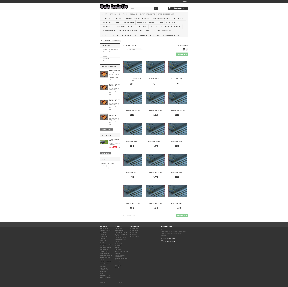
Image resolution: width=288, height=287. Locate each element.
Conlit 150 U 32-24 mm (177, 172)
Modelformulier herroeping (121, 251)
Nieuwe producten (109, 66)
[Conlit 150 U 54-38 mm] (177, 191)
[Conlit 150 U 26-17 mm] (132, 160)
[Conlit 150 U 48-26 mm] (155, 191)
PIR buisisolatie (156, 26)
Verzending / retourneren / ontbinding (111, 49)
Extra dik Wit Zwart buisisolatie (134, 35)
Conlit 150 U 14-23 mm (177, 79)
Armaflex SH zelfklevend (127, 31)
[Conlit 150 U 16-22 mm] (155, 98)
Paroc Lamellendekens (105, 277)
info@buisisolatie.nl (171, 241)
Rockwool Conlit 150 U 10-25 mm (133, 79)
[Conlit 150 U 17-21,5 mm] (177, 98)
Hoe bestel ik (118, 249)
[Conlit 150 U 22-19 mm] (177, 129)
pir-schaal (103, 165)
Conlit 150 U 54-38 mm (177, 203)
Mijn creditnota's (134, 230)
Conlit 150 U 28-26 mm (155, 172)
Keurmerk (117, 253)
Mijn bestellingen (134, 228)
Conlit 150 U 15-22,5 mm (133, 110)
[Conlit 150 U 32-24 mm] (177, 160)
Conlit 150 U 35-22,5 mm (133, 203)
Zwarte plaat (155, 35)
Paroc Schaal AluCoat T (172, 35)
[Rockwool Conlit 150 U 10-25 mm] (132, 67)
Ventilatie (102, 242)
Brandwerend (103, 234)
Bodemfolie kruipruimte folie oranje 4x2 (114, 71)
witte (107, 168)
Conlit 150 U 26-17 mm (132, 172)
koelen (102, 168)
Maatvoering (118, 245)
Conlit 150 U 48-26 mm (155, 203)
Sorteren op (125, 49)
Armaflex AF (141, 22)
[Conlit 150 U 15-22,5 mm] (132, 98)
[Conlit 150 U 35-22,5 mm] (132, 191)
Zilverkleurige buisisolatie (112, 18)
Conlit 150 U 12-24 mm (155, 79)
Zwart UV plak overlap (105, 251)
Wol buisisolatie (104, 228)
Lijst (187, 50)
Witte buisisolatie (130, 14)
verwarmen (115, 165)
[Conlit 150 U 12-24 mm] (155, 67)
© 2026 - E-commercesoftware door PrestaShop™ (111, 282)
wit (110, 168)
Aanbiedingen (107, 135)
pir (108, 163)
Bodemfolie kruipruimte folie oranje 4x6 (114, 114)
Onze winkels (106, 60)
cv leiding (115, 168)
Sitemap (117, 267)
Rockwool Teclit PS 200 (110, 35)
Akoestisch (102, 238)
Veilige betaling (106, 58)
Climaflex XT (129, 22)
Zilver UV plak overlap (105, 257)
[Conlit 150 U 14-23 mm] (177, 67)
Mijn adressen (133, 232)
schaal (112, 163)
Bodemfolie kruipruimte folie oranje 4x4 (114, 84)
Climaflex (117, 22)
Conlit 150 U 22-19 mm (177, 141)
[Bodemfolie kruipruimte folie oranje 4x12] (104, 74)
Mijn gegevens (133, 234)
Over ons (105, 56)
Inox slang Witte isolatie (161, 31)
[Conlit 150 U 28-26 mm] (155, 160)
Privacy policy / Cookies (108, 51)
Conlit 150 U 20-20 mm (132, 141)
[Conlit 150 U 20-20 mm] (132, 129)
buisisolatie (103, 163)
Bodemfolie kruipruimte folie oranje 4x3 (114, 99)
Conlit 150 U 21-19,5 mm (155, 141)
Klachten (117, 247)
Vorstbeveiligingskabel (105, 247)
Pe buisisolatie (179, 18)
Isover (101, 273)
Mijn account (134, 226)
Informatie (106, 45)
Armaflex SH (106, 22)
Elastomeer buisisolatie (161, 18)
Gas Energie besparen (166, 14)
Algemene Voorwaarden (108, 54)
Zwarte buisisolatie (147, 14)
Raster (184, 50)
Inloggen (185, 1)
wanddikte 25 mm (108, 31)
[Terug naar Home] (101, 41)
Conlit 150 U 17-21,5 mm (178, 110)
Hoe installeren (118, 261)
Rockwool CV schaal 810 (111, 14)
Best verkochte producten (121, 232)
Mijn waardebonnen (134, 236)
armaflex (109, 165)
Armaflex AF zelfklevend (137, 26)
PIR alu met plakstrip (173, 26)
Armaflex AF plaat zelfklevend (113, 26)
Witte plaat (144, 31)
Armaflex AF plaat (156, 22)
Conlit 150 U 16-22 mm (155, 110)
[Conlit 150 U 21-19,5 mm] (155, 129)
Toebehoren (170, 22)
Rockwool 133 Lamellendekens (137, 18)
